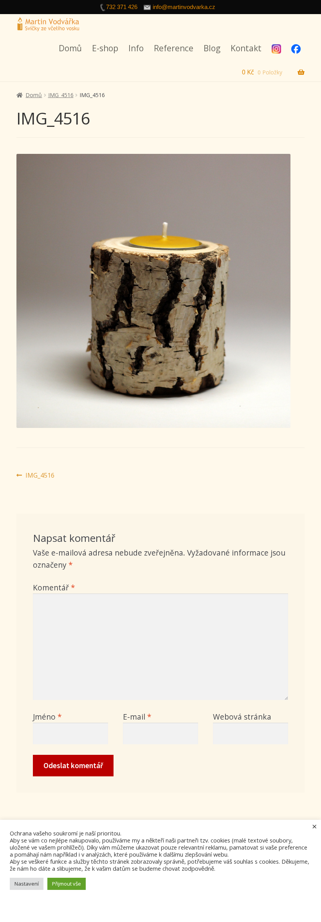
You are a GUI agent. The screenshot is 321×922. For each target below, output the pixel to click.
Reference (173, 48)
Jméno (47, 716)
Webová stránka (242, 716)
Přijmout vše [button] (66, 883)
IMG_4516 (61, 95)
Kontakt (246, 48)
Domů (70, 48)
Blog (212, 48)
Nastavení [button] (26, 883)
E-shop (105, 48)
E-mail (137, 716)
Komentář (54, 587)
